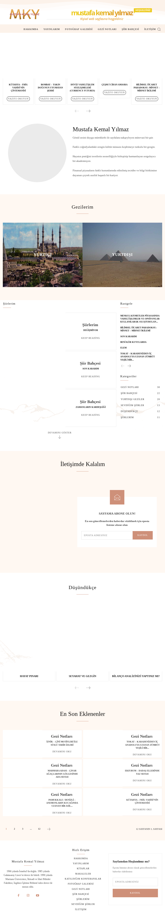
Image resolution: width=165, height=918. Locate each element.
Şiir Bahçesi (90, 363)
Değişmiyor (90, 330)
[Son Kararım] (34, 370)
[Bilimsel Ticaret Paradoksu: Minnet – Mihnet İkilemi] (146, 58)
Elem (123, 347)
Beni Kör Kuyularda (133, 342)
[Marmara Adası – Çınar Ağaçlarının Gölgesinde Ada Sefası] (22, 773)
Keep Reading (90, 338)
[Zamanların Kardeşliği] (34, 408)
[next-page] (88, 111)
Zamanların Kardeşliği (91, 407)
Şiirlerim (90, 325)
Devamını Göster (59, 432)
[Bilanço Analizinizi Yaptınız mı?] (136, 637)
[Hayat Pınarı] (29, 637)
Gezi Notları (61, 736)
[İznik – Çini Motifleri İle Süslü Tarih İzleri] (22, 744)
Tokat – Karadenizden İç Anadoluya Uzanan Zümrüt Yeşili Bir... (137, 356)
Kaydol (142, 535)
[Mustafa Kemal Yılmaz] (24, 14)
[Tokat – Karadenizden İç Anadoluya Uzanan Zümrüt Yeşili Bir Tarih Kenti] (103, 744)
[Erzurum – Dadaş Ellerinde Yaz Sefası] (103, 773)
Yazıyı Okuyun (18, 98)
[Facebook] (18, 895)
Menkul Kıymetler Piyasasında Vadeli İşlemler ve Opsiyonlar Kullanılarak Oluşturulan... (140, 318)
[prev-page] (76, 111)
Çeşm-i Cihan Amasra (115, 84)
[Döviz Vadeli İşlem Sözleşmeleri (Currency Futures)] (82, 58)
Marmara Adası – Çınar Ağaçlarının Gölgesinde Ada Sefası (62, 773)
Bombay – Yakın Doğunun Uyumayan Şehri (50, 87)
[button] (159, 29)
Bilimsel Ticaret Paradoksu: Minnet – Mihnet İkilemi (147, 87)
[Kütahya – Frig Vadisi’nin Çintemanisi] (18, 58)
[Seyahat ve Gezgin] (82, 637)
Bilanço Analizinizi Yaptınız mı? (136, 676)
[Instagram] (28, 895)
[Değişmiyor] (34, 331)
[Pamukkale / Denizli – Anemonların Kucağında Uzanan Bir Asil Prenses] (22, 802)
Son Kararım (90, 368)
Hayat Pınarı (29, 676)
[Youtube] (37, 895)
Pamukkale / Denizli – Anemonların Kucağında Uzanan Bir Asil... (62, 803)
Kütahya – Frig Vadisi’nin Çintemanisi (18, 87)
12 (39, 829)
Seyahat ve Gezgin (82, 676)
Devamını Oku (62, 751)
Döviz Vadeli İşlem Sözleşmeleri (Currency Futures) (82, 87)
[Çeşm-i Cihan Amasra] (114, 58)
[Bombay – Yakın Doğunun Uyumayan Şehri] (50, 58)
